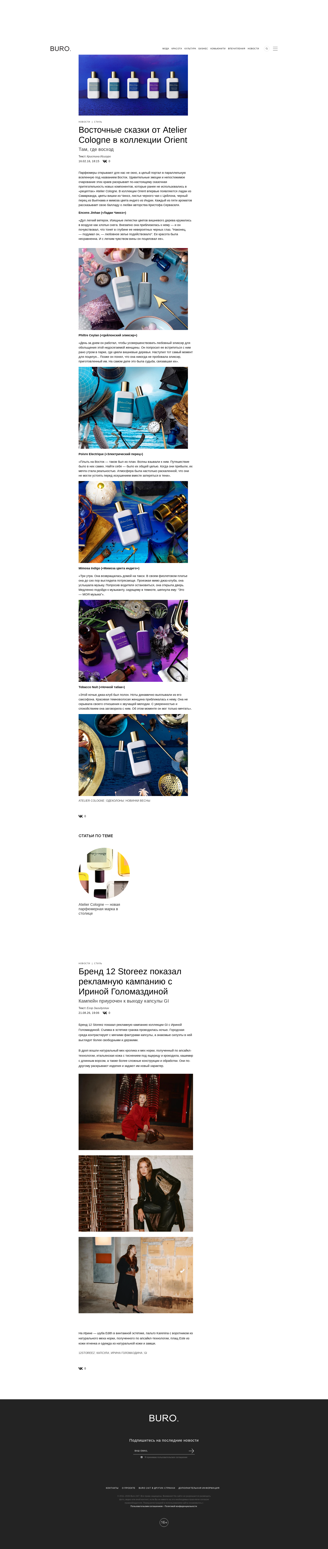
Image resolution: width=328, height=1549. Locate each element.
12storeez (87, 1352)
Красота (177, 48)
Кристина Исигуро (99, 156)
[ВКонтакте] (105, 161)
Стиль (98, 122)
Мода (165, 48)
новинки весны (138, 800)
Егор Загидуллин (98, 1008)
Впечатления (236, 48)
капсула (103, 1352)
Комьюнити (218, 48)
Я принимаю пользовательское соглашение (166, 1457)
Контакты (112, 1488)
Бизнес (203, 48)
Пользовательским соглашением (146, 1506)
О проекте (128, 1488)
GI (145, 1352)
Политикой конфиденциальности (181, 1506)
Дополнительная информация (199, 1488)
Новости (253, 48)
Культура (190, 48)
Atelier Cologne (91, 800)
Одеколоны (115, 800)
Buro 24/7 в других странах (157, 1488)
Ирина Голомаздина (126, 1352)
